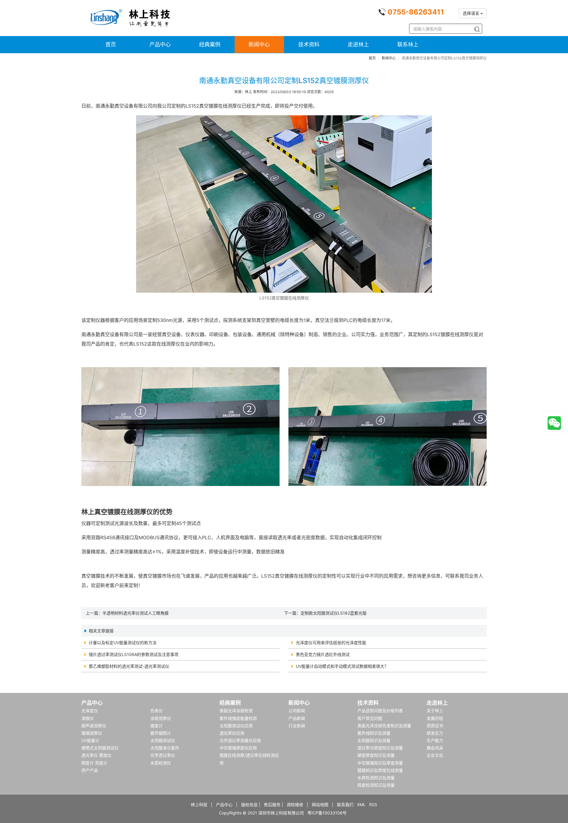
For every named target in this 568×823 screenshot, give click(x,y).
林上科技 (199, 804)
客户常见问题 (369, 718)
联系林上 (408, 44)
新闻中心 (259, 44)
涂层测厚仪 (160, 718)
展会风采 (435, 747)
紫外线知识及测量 (373, 732)
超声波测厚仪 (93, 725)
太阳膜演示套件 (164, 747)
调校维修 (295, 804)
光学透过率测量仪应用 (240, 740)
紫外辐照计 (160, 732)
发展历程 (435, 718)
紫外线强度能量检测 (238, 718)
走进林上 (358, 44)
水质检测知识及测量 (376, 777)
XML (361, 804)
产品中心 (160, 44)
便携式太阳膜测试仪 (100, 747)
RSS (373, 804)
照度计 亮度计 (94, 762)
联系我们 (345, 804)
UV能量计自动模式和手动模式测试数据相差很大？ (342, 666)
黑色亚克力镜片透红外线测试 (323, 654)
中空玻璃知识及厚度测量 (380, 762)
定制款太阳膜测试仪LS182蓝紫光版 (334, 612)
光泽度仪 (89, 710)
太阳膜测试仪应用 (236, 725)
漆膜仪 (87, 718)
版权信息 (249, 804)
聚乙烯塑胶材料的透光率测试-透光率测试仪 (129, 666)
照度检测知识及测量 (376, 785)
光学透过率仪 (162, 755)
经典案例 (209, 44)
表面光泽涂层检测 (236, 710)
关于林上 (435, 710)
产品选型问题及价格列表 (380, 710)
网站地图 (320, 804)
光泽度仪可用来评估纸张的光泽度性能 (331, 642)
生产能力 (435, 740)
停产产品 (89, 770)
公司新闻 (296, 710)
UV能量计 (90, 740)
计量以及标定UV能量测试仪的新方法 (122, 642)
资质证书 (435, 725)
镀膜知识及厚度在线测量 (380, 770)
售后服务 (272, 804)
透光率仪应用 (232, 732)
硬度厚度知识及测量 (376, 755)
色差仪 (156, 710)
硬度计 (156, 725)
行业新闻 (296, 725)
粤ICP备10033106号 (327, 812)
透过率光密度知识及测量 (380, 747)
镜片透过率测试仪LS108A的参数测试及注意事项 (133, 654)
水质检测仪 (160, 762)
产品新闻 (296, 718)
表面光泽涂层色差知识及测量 (384, 725)
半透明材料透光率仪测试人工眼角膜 (135, 612)
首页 (110, 44)
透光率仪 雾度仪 (96, 755)
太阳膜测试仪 (162, 740)
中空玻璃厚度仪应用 (238, 747)
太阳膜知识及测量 (373, 740)
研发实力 (435, 732)
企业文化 (435, 755)
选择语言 (471, 13)
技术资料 (309, 44)
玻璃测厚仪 (91, 732)
